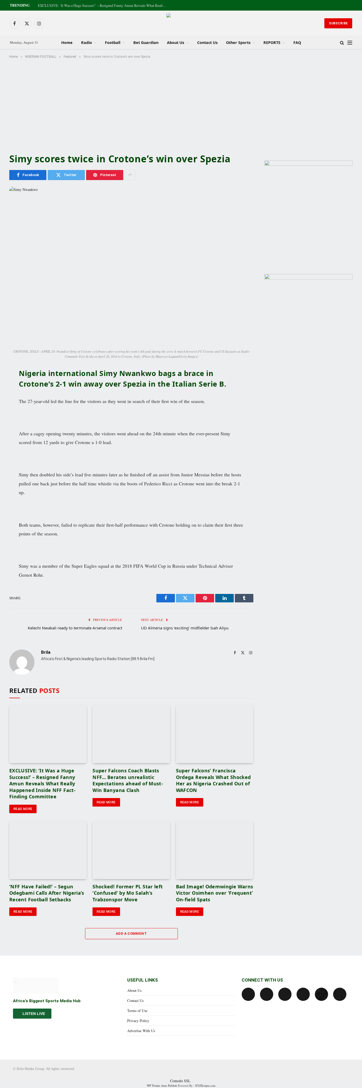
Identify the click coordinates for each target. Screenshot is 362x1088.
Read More (23, 809)
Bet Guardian (145, 42)
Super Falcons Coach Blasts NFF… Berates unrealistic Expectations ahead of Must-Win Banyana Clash (127, 780)
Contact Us (207, 42)
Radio (86, 42)
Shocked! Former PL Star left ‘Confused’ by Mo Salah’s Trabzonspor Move (127, 893)
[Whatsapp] (339, 994)
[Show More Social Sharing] (130, 175)
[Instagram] (303, 994)
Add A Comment (131, 933)
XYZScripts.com (205, 1085)
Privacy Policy (138, 1020)
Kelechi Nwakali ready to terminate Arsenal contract (75, 627)
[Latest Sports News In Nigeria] (181, 23)
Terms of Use (137, 1010)
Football (112, 42)
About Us (175, 42)
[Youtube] (285, 994)
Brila (45, 652)
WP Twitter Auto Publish (162, 1085)
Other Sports (238, 42)
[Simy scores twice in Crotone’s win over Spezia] (131, 266)
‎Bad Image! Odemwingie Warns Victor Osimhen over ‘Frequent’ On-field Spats (214, 893)
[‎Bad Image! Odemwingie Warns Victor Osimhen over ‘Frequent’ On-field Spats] (214, 850)
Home (67, 42)
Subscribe (338, 23)
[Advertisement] (181, 105)
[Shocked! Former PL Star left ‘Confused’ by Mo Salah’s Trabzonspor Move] (131, 850)
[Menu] (349, 43)
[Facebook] (248, 994)
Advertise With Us (141, 1030)
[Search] (342, 43)
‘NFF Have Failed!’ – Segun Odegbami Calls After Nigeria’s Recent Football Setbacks (46, 893)
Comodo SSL (180, 1080)
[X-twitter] (266, 994)
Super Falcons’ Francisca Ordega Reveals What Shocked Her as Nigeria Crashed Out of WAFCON (213, 780)
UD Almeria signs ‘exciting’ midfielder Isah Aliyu (184, 627)
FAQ (297, 42)
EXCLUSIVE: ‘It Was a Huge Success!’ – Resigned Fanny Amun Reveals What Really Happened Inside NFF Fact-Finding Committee (104, 5)
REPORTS (271, 42)
